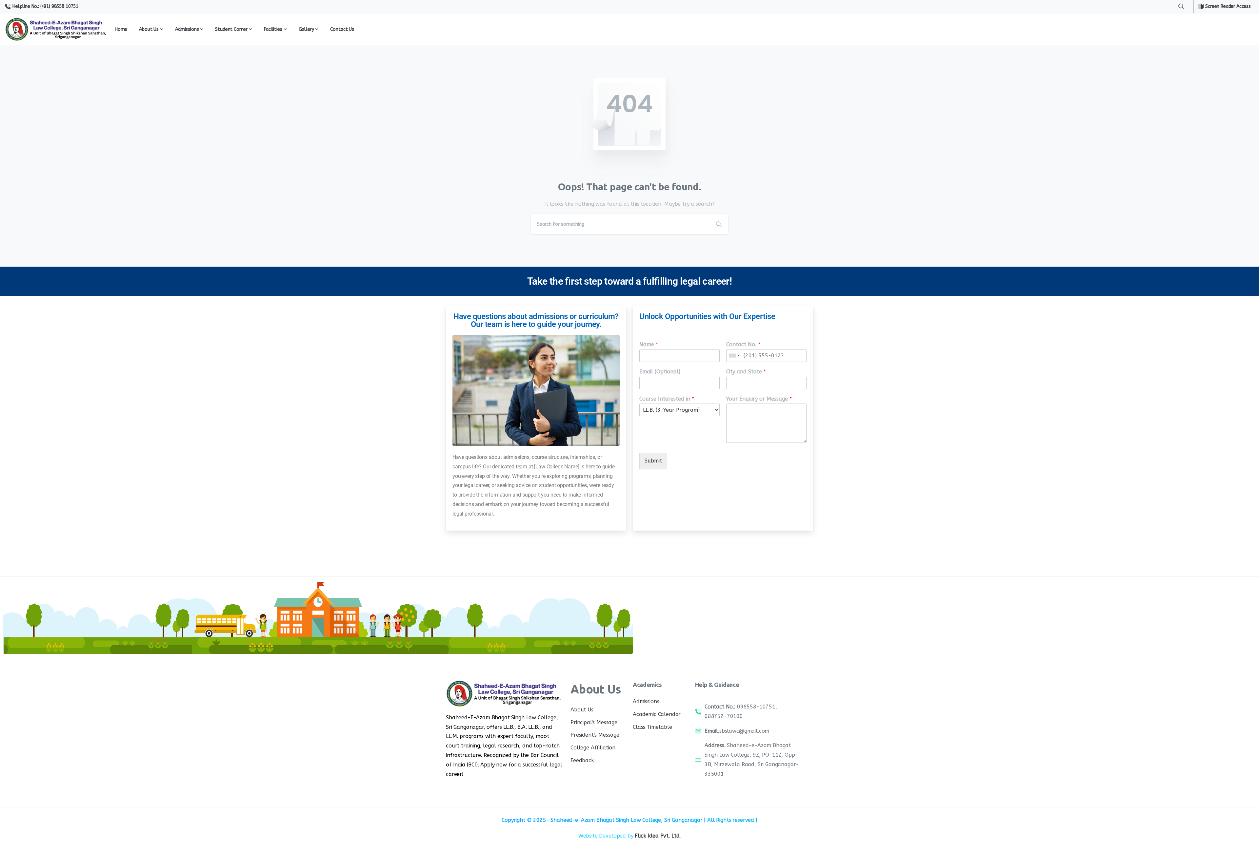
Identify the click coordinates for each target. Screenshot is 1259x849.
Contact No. (743, 344)
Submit (653, 461)
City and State (746, 371)
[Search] (1181, 6)
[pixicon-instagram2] (767, 559)
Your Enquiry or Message (759, 399)
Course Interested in (666, 399)
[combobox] (734, 356)
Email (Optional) (659, 371)
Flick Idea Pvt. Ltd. (658, 836)
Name (648, 344)
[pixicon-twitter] (754, 559)
